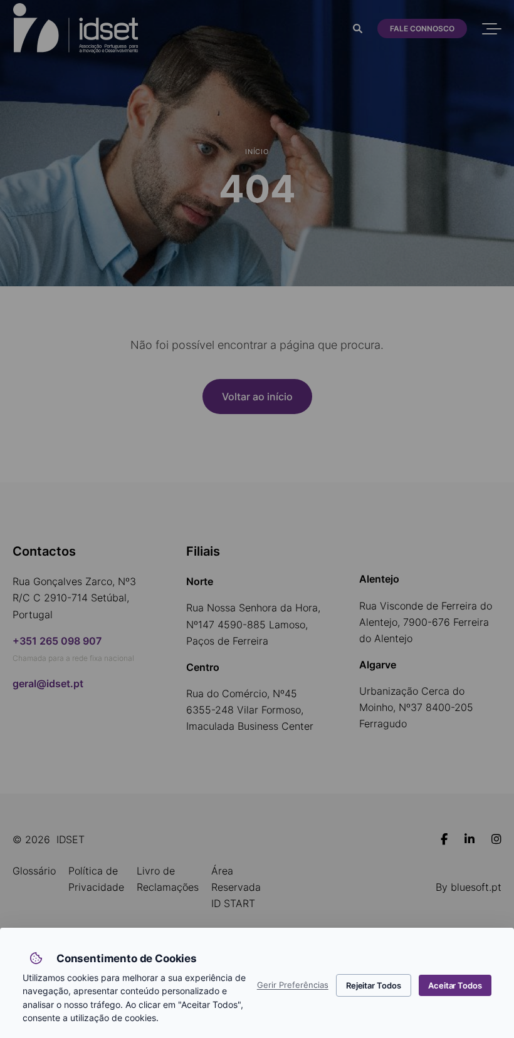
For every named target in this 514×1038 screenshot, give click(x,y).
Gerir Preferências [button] (292, 985)
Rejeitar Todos (373, 985)
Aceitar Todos (455, 985)
